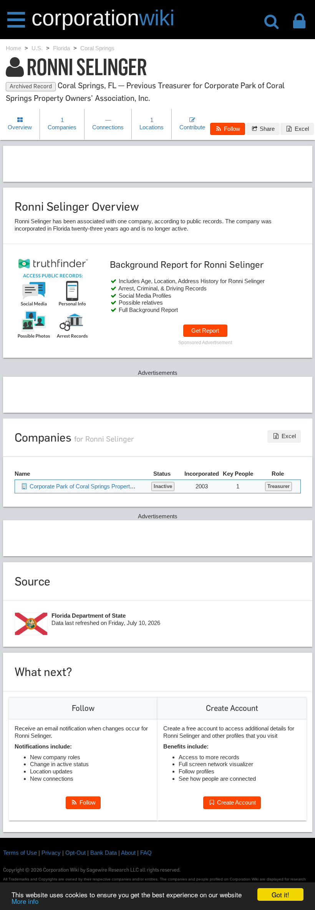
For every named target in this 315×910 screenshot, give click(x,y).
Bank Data (103, 852)
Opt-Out (75, 852)
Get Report (205, 330)
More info (25, 901)
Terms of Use (20, 852)
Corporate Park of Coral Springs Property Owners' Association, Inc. (113, 486)
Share (266, 128)
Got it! (280, 894)
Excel (301, 128)
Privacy (51, 852)
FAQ (146, 852)
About (128, 852)
